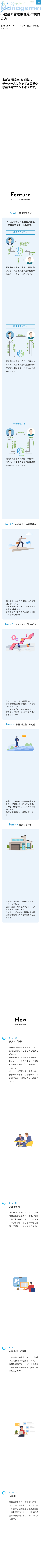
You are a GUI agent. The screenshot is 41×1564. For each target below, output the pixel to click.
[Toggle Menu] (32, 2)
